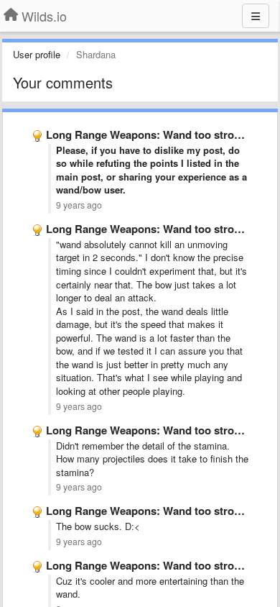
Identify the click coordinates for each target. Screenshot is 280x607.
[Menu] (255, 16)
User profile (36, 54)
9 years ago (79, 204)
